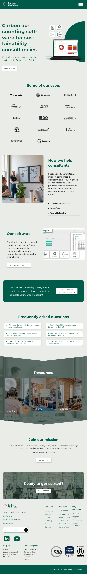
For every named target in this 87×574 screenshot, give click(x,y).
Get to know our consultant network (67, 291)
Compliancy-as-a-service (60, 203)
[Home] (9, 4)
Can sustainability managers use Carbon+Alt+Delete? (62, 326)
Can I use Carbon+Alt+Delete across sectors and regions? (63, 334)
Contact (48, 527)
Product (48, 514)
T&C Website (64, 514)
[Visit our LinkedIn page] (7, 542)
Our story (48, 521)
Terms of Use (64, 527)
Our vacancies (43, 460)
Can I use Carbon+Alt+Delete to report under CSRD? (64, 343)
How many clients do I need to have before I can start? (21, 334)
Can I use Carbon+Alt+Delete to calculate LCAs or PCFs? (19, 343)
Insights (75, 517)
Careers (48, 524)
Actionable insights (58, 213)
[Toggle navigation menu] (81, 4)
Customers (49, 517)
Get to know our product (19, 265)
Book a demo (9, 68)
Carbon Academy (76, 524)
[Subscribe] (26, 530)
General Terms (64, 524)
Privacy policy (64, 517)
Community (77, 520)
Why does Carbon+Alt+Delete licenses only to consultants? (22, 326)
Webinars (76, 514)
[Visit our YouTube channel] (17, 542)
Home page (49, 511)
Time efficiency (56, 208)
